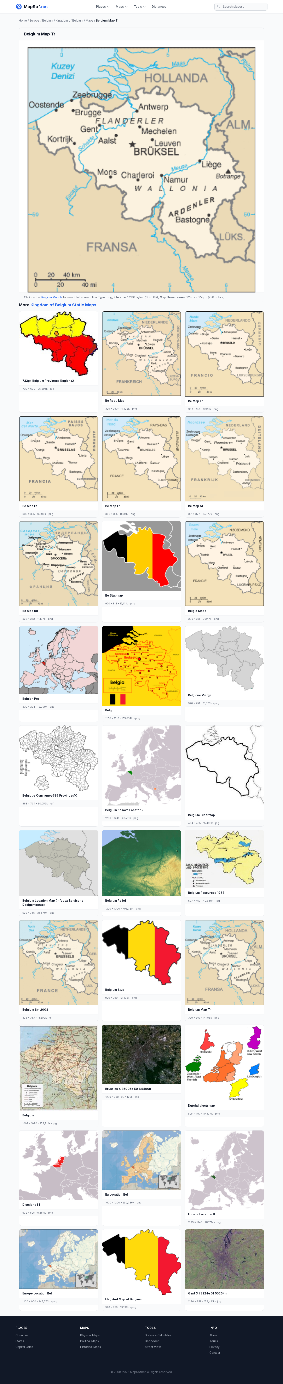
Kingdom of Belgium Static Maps (63, 304)
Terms (213, 1341)
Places (101, 6)
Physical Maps (90, 1335)
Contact (214, 1352)
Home (23, 20)
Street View (153, 1347)
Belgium (47, 20)
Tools (138, 6)
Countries (22, 1335)
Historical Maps (90, 1347)
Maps (120, 6)
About (213, 1335)
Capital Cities (24, 1347)
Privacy (214, 1347)
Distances (159, 6)
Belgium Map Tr (51, 297)
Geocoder (152, 1341)
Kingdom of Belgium (69, 20)
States (20, 1341)
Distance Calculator (158, 1335)
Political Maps (89, 1341)
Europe (35, 20)
